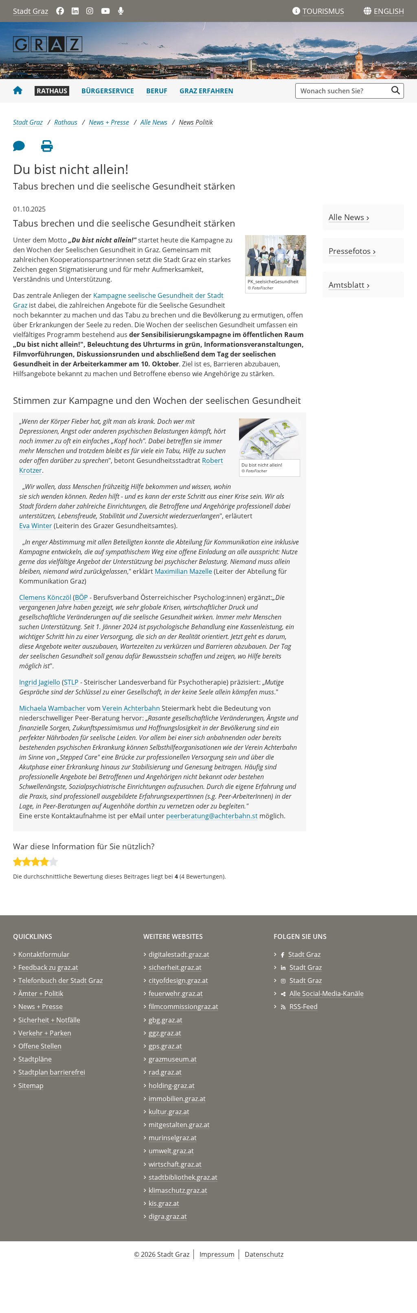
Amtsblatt (348, 284)
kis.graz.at (164, 1203)
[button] (389, 11)
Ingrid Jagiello (39, 682)
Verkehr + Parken (44, 1033)
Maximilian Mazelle (183, 571)
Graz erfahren (206, 90)
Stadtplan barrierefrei (51, 1072)
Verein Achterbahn (131, 708)
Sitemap (31, 1085)
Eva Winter (35, 525)
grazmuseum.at (173, 1059)
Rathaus (52, 90)
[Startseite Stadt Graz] (17, 91)
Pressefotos (351, 250)
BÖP (81, 597)
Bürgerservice (107, 90)
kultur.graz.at (169, 1111)
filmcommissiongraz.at (183, 1006)
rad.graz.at (165, 1072)
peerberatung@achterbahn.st (212, 815)
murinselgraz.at (173, 1137)
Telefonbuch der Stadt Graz (60, 980)
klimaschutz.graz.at (178, 1190)
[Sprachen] (367, 11)
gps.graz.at (165, 1046)
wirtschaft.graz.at (175, 1164)
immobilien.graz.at (177, 1098)
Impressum (217, 1254)
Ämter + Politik (40, 993)
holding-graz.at (172, 1085)
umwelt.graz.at (171, 1150)
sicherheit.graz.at (175, 967)
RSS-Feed (304, 1006)
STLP (71, 682)
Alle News (153, 122)
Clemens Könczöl (45, 597)
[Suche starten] (395, 90)
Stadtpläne (35, 1059)
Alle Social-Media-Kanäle (327, 993)
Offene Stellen (39, 1046)
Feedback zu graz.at (48, 967)
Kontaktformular (44, 954)
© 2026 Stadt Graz (161, 1254)
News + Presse (109, 122)
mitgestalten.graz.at (179, 1124)
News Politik (196, 122)
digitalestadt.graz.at (179, 954)
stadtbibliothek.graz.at (183, 1177)
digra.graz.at (168, 1216)
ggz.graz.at (165, 1033)
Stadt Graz (30, 11)
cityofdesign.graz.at (178, 980)
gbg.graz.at (165, 1020)
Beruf (156, 90)
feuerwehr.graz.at (176, 993)
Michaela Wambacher (52, 708)
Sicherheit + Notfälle (49, 1020)
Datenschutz (264, 1254)
